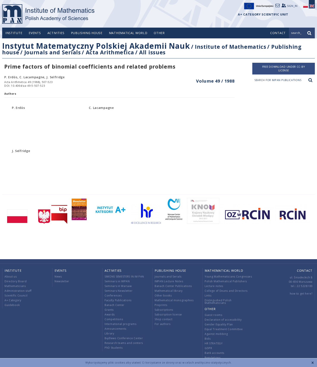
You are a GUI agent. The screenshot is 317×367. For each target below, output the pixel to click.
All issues (152, 52)
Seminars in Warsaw (118, 286)
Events (35, 33)
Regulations (213, 357)
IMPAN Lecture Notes (169, 281)
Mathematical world (128, 33)
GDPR (208, 348)
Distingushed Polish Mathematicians (218, 301)
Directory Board (16, 281)
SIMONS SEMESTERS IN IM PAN (124, 276)
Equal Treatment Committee (224, 329)
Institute (13, 33)
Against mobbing (216, 334)
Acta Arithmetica (110, 52)
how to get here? (301, 293)
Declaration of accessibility (223, 320)
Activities (55, 33)
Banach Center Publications (173, 286)
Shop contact (163, 319)
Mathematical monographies (174, 300)
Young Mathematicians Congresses (228, 276)
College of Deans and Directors (226, 291)
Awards (110, 314)
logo (48, 14)
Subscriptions (164, 310)
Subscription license (168, 314)
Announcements (115, 329)
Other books (163, 295)
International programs (120, 324)
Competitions (114, 319)
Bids (208, 338)
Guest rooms (213, 315)
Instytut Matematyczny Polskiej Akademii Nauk (96, 46)
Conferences (113, 295)
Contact (304, 270)
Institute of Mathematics (230, 46)
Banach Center (114, 305)
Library (109, 333)
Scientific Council (16, 295)
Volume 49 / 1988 (215, 81)
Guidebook (12, 305)
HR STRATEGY (214, 343)
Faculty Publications (118, 300)
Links (208, 295)
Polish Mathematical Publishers (226, 281)
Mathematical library (169, 291)
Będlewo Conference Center (124, 338)
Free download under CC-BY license (283, 68)
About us (11, 276)
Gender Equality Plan (219, 324)
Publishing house (86, 33)
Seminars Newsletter (118, 291)
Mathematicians (15, 286)
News (58, 276)
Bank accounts (214, 353)
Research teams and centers (124, 343)
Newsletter (62, 281)
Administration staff (18, 291)
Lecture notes (214, 286)
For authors (163, 324)
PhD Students (113, 348)
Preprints (161, 305)
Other (159, 33)
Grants (109, 310)
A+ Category (13, 300)
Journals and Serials (52, 52)
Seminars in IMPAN (117, 281)
